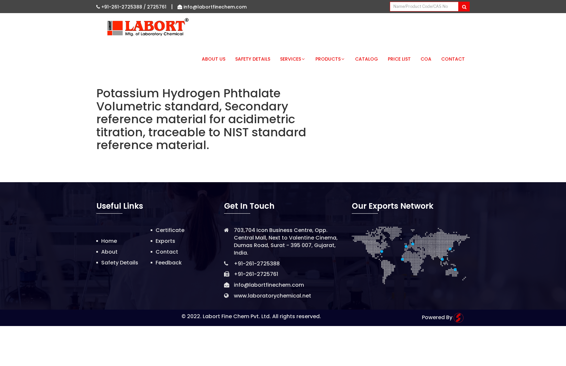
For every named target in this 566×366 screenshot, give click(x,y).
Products (328, 59)
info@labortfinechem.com (214, 7)
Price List (399, 59)
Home (109, 241)
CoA (426, 59)
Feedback (169, 262)
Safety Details (252, 59)
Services (290, 59)
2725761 (156, 7)
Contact (453, 59)
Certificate (170, 230)
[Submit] (464, 6)
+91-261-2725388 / (123, 7)
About (109, 252)
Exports (165, 241)
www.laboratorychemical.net (272, 295)
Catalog (366, 59)
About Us (213, 59)
